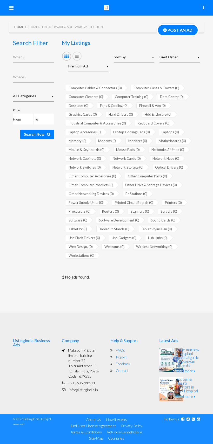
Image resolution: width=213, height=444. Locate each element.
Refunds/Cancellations (125, 432)
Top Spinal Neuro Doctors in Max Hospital (187, 385)
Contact (122, 370)
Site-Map (96, 438)
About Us (93, 419)
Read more (185, 371)
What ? (18, 57)
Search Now (34, 134)
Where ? (19, 77)
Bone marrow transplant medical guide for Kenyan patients (187, 357)
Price (16, 110)
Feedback (123, 364)
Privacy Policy (131, 426)
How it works (116, 419)
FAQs (120, 350)
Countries (116, 438)
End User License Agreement (93, 426)
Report (121, 357)
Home (19, 27)
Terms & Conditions (86, 432)
